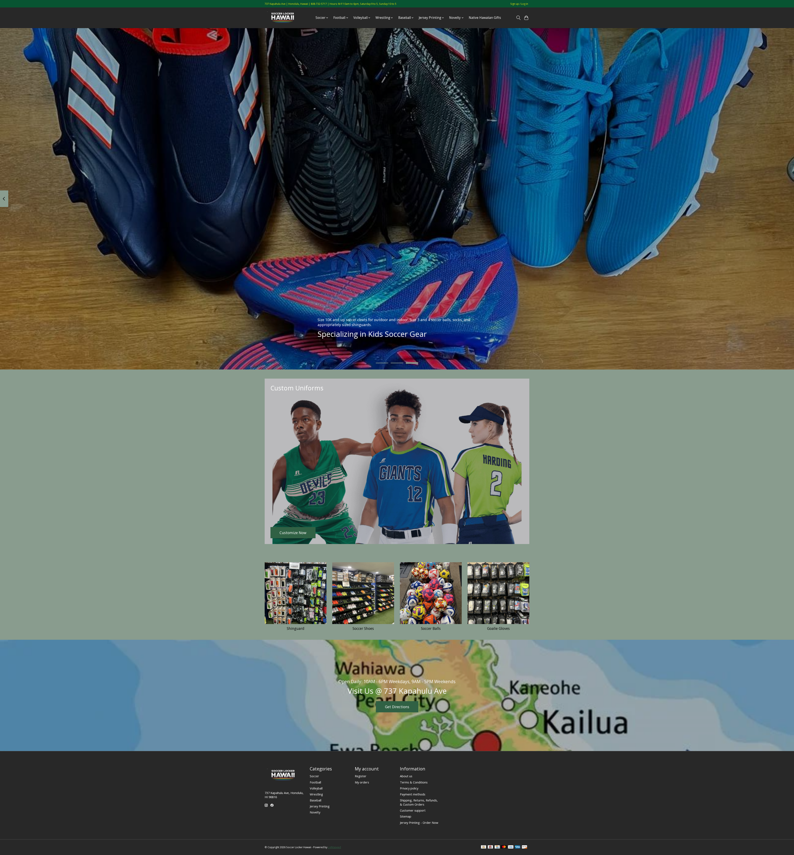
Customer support (413, 810)
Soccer (314, 776)
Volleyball (316, 788)
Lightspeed (334, 847)
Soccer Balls (431, 628)
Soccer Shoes (363, 628)
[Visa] (510, 847)
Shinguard (295, 628)
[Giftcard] (490, 847)
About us (406, 776)
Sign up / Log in (519, 4)
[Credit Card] (497, 847)
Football (315, 782)
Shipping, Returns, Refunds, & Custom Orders (419, 802)
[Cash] (483, 847)
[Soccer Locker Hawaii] (284, 17)
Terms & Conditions (414, 782)
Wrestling (316, 794)
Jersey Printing (320, 806)
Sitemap (405, 816)
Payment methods (412, 794)
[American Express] (517, 847)
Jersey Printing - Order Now (419, 822)
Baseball (315, 800)
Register (360, 776)
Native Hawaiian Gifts (485, 18)
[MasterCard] (504, 847)
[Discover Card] (524, 847)
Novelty (315, 812)
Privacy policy (409, 788)
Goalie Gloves (498, 628)
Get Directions (397, 706)
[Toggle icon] (518, 18)
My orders (362, 782)
